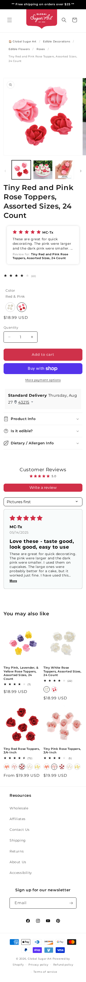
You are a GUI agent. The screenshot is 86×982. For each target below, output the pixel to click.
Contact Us (20, 829)
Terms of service (45, 971)
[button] (9, 20)
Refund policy (63, 964)
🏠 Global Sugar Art (22, 41)
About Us (18, 862)
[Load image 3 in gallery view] (64, 169)
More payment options (43, 380)
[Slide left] (5, 171)
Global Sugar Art (40, 958)
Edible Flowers (19, 49)
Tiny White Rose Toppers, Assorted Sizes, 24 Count (62, 671)
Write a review (43, 487)
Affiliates (18, 819)
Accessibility (21, 873)
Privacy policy (38, 964)
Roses (41, 49)
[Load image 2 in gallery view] (42, 169)
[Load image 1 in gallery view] (21, 169)
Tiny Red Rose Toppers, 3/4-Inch (22, 750)
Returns (17, 851)
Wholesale (19, 808)
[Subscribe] (71, 903)
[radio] (10, 307)
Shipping (18, 840)
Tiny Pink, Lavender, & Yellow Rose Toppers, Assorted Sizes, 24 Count (21, 673)
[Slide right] (80, 171)
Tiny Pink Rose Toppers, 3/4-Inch (62, 750)
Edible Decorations (56, 41)
